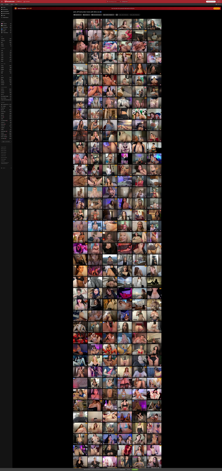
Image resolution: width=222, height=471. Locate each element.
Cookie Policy (122, 469)
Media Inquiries (3, 152)
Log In (219, 1)
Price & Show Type (96, 14)
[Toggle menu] (2, 1)
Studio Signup (3, 159)
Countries (86, 14)
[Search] (120, 1)
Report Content (3, 150)
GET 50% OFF (216, 8)
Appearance (78, 14)
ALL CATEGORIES (7, 141)
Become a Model (4, 157)
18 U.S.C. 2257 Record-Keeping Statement (5, 163)
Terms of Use (3, 155)
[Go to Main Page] (9, 1)
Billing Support (3, 148)
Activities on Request (108, 14)
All (116, 14)
